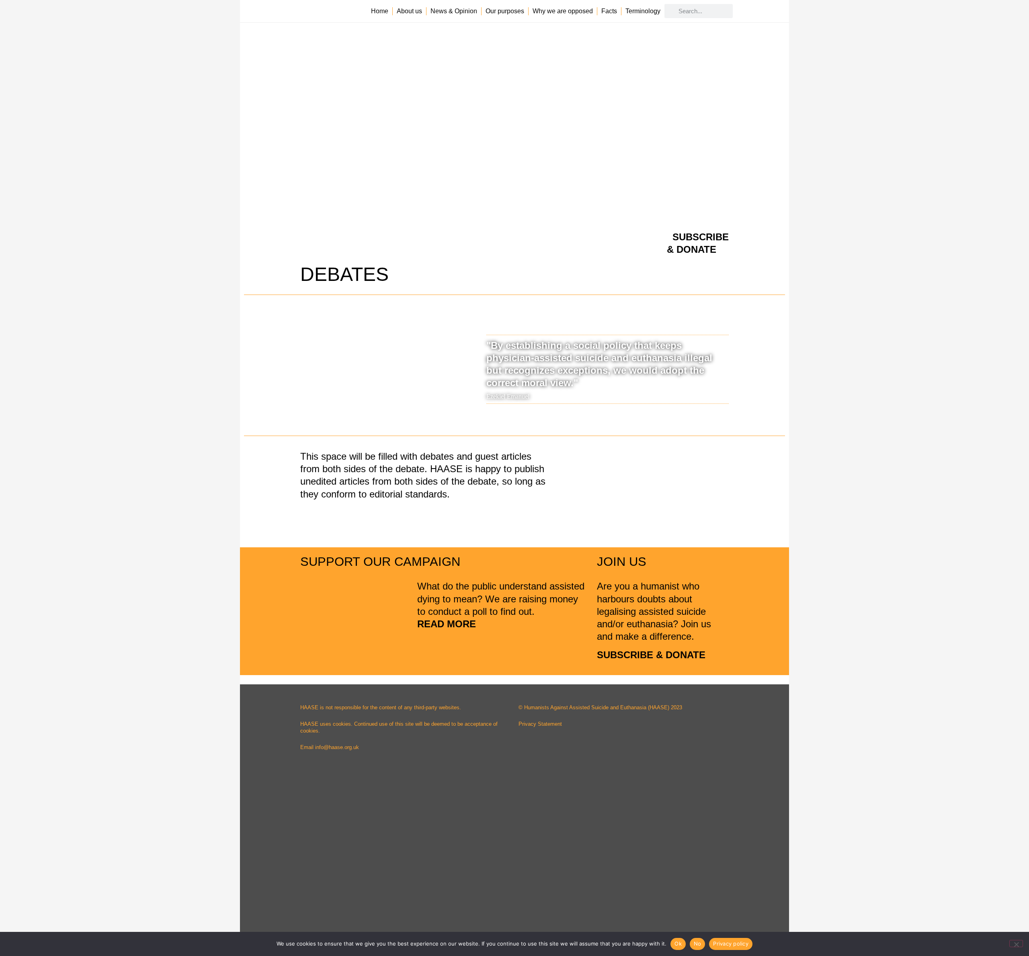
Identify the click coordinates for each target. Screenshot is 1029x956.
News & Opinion (453, 11)
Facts (609, 11)
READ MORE (448, 623)
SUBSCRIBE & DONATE (651, 654)
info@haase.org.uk (337, 747)
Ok (678, 943)
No (697, 943)
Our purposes (505, 11)
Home (379, 11)
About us (409, 11)
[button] (252, 365)
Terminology (642, 11)
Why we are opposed (563, 11)
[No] (1016, 943)
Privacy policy (730, 943)
